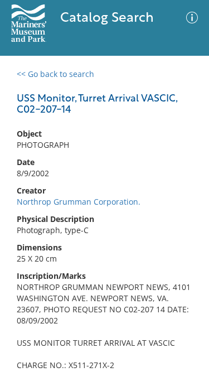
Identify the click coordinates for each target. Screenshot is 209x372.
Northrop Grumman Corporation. (78, 201)
